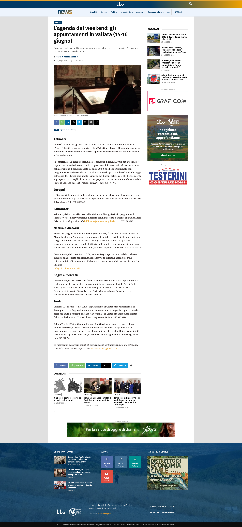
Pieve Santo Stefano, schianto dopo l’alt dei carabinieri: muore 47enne (174, 49)
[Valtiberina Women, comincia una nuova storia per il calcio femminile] (60, 485)
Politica (87, 394)
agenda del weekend (67, 130)
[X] (73, 122)
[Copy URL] (96, 122)
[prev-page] (55, 412)
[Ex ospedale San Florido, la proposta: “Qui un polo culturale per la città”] (60, 460)
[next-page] (59, 412)
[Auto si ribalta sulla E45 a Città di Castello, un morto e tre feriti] (153, 38)
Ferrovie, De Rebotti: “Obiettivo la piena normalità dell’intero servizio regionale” (171, 64)
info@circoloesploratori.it (67, 268)
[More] (131, 365)
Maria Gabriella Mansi (67, 57)
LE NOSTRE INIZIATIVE (157, 452)
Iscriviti (106, 471)
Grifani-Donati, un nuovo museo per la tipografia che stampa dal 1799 (79, 472)
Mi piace (106, 457)
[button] (190, 3)
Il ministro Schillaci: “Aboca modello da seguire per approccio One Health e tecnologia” (127, 401)
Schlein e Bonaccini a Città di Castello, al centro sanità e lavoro (97, 400)
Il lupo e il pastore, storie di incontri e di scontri (67, 399)
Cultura (58, 394)
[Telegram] (79, 122)
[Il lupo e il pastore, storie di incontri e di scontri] (68, 386)
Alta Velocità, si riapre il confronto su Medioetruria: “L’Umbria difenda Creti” (174, 77)
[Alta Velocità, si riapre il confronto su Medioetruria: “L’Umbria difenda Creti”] (153, 79)
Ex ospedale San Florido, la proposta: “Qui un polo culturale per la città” (79, 459)
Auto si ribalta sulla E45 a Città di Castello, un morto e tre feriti (174, 37)
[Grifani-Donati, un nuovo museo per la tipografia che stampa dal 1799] (60, 472)
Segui (121, 457)
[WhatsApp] (62, 122)
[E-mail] (85, 122)
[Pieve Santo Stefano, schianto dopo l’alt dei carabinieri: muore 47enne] (153, 51)
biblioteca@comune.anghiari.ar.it (101, 221)
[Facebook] (56, 122)
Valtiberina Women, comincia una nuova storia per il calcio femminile (80, 485)
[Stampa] (91, 122)
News (64, 12)
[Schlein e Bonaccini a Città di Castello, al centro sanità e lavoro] (97, 386)
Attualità (57, 23)
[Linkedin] (67, 122)
